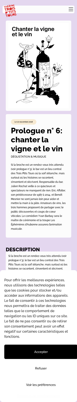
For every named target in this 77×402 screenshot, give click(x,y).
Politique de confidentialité (38, 396)
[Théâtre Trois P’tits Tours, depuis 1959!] (10, 10)
